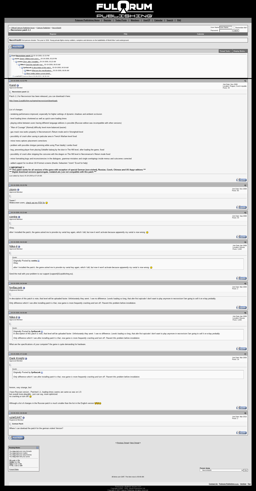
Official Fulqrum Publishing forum (23, 28)
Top (249, 484)
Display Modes (239, 51)
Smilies (11, 462)
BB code (12, 460)
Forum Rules (14, 469)
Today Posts (121, 20)
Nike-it (13, 246)
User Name (215, 27)
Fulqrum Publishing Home (87, 20)
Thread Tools (225, 51)
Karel (12, 85)
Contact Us (213, 484)
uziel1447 (15, 417)
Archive (243, 484)
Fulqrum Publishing (43, 28)
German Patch (27, 76)
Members (135, 20)
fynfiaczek (15, 287)
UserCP (146, 20)
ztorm (12, 189)
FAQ (179, 20)
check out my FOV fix (35, 203)
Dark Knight (16, 358)
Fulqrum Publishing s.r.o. (229, 484)
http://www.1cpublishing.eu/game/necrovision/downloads (33, 101)
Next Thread (134, 443)
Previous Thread (123, 443)
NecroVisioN (56, 28)
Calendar (158, 20)
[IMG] (11, 464)
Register (107, 20)
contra (13, 216)
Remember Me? (241, 27)
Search (170, 20)
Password (214, 30)
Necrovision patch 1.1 (24, 56)
